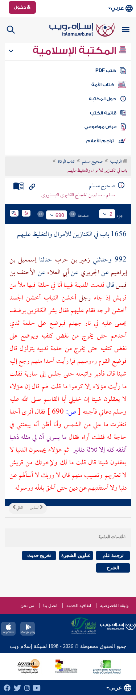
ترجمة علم (113, 555)
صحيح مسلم (92, 162)
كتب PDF (105, 70)
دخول (20, 7)
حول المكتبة (102, 98)
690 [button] (59, 215)
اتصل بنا (50, 605)
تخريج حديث (39, 555)
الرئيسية (116, 162)
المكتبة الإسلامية (76, 50)
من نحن (27, 605)
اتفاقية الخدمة (78, 605)
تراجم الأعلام (100, 140)
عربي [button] (117, 8)
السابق (35, 508)
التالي (19, 508)
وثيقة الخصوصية (114, 605)
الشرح (113, 567)
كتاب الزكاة (66, 162)
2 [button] (111, 214)
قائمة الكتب (103, 113)
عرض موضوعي (101, 126)
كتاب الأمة (102, 84)
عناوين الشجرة (76, 555)
